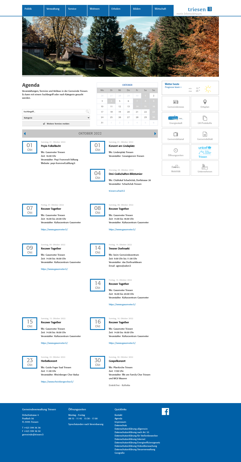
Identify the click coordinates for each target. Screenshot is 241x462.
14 (137, 106)
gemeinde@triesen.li (33, 435)
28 (119, 96)
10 (102, 106)
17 (102, 112)
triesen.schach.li (117, 191)
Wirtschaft (160, 9)
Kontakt (118, 415)
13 (128, 106)
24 (102, 117)
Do (128, 90)
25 (111, 117)
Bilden (137, 9)
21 (137, 112)
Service (72, 9)
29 (128, 96)
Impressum (120, 422)
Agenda (118, 418)
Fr (137, 90)
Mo (102, 90)
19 (119, 112)
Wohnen (95, 9)
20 (128, 112)
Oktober (127, 85)
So (153, 90)
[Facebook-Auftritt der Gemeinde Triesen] (165, 414)
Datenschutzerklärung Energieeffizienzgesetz (137, 443)
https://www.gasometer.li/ (54, 229)
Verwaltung (53, 9)
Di (111, 90)
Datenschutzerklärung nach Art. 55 (132, 432)
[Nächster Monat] (155, 134)
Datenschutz (121, 425)
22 (145, 112)
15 (145, 106)
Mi (119, 90)
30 (137, 96)
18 (111, 112)
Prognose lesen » (173, 87)
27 (111, 96)
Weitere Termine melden (57, 124)
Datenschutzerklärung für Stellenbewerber (136, 436)
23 (153, 112)
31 (102, 123)
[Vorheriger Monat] (25, 134)
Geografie (120, 453)
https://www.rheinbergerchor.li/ (57, 382)
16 (153, 106)
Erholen (115, 9)
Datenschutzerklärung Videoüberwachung (136, 446)
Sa (145, 90)
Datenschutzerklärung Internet (130, 439)
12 (119, 106)
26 (102, 96)
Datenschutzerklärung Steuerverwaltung (135, 449)
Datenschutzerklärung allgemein (131, 429)
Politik (28, 9)
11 (111, 106)
